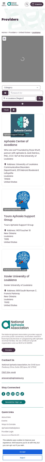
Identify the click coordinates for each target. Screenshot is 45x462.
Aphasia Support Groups (14, 134)
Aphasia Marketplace (11, 428)
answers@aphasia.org (13, 378)
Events (4, 421)
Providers (10, 19)
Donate (8, 350)
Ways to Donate (9, 424)
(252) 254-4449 (9, 372)
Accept (22, 452)
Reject (22, 458)
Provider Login (7, 431)
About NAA (6, 417)
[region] (22, 449)
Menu (4, 5)
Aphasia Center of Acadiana (16, 143)
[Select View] (13, 110)
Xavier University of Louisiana (16, 278)
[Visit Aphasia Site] (12, 4)
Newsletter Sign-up (13, 402)
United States (24, 32)
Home (4, 32)
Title (5, 110)
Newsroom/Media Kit (10, 435)
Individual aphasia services (15, 270)
